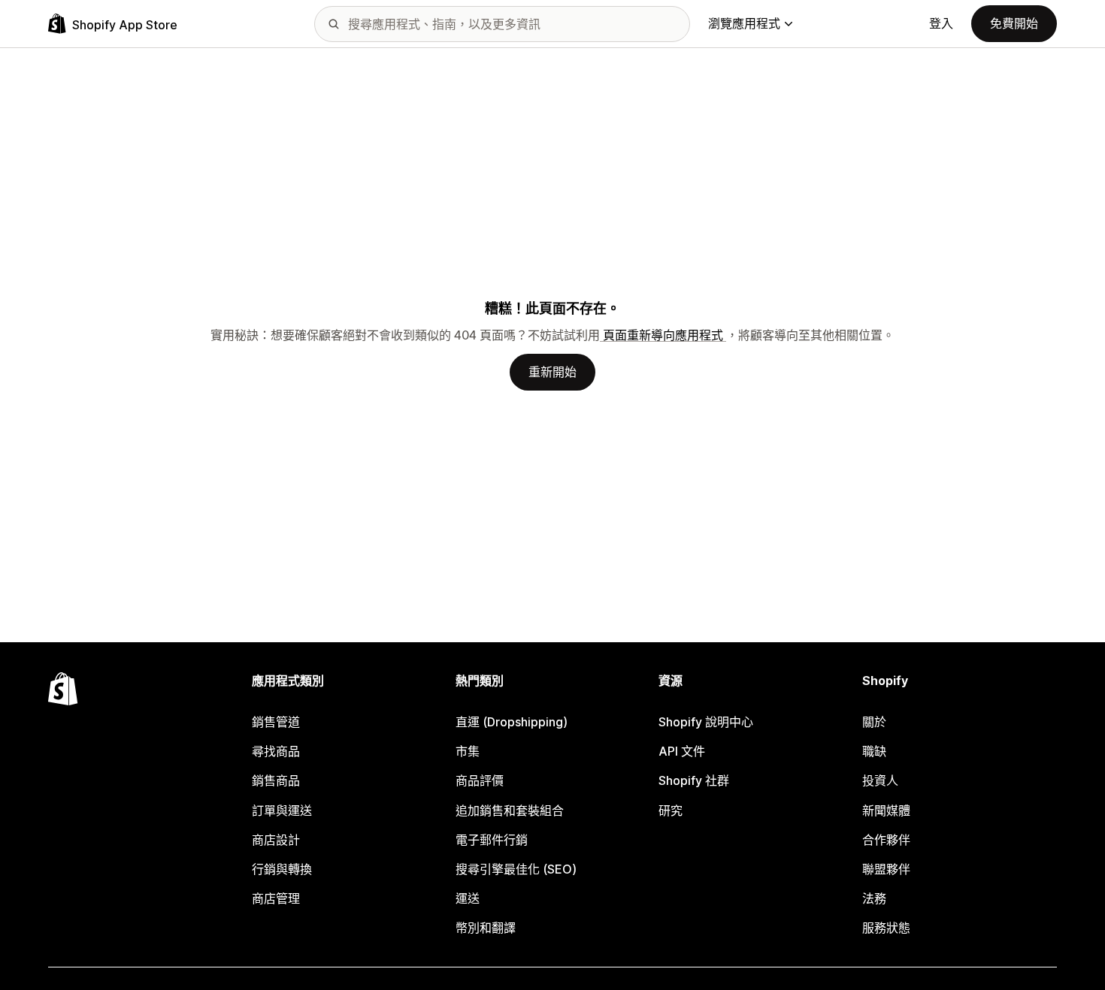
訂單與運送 (282, 810)
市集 (468, 751)
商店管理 (276, 898)
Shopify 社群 (693, 780)
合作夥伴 (886, 839)
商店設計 (276, 839)
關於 (874, 721)
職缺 (874, 751)
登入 (941, 23)
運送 (468, 898)
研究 (670, 810)
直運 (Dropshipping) (512, 721)
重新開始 (552, 371)
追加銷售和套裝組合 (510, 810)
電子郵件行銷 (492, 839)
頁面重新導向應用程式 (663, 335)
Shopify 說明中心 (705, 721)
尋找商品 (276, 751)
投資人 (880, 780)
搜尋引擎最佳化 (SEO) (516, 869)
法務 (874, 898)
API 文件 (681, 751)
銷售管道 (276, 721)
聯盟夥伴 (886, 869)
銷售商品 (276, 780)
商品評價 (480, 780)
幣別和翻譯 (486, 927)
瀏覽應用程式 (744, 23)
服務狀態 (886, 927)
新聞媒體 (886, 810)
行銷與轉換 (282, 869)
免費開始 (1014, 23)
